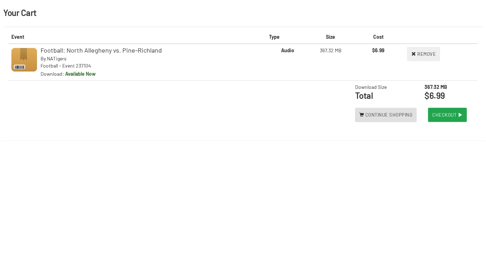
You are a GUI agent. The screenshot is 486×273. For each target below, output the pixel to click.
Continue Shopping (388, 115)
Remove (426, 54)
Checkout (445, 115)
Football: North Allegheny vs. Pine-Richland (101, 50)
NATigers (57, 58)
